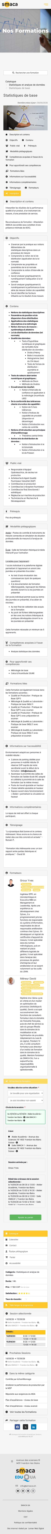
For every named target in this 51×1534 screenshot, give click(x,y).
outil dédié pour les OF (25, 1436)
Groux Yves (26, 880)
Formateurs (33, 188)
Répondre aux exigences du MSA (20, 1394)
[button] (46, 4)
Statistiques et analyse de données (27, 84)
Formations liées (17, 171)
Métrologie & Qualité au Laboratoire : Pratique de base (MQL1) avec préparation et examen (27, 733)
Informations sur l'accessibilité (22, 176)
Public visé (15, 146)
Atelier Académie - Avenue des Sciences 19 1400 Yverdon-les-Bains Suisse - (24, 1140)
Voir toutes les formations (22, 1412)
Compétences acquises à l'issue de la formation (24, 158)
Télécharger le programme (21, 1305)
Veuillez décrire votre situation (22, 1087)
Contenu (29, 140)
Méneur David (28, 978)
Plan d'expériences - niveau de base (22, 1400)
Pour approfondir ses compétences (25, 165)
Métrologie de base (19, 670)
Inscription (14, 193)
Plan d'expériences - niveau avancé (21, 1406)
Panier (12, 1257)
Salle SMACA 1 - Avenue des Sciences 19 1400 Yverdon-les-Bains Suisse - (24, 1148)
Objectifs (13, 140)
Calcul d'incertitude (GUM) (22, 673)
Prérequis (31, 146)
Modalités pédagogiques (21, 151)
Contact (12, 1245)
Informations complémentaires (22, 182)
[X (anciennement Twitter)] (25, 1426)
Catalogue (10, 81)
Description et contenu (19, 134)
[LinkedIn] (33, 1426)
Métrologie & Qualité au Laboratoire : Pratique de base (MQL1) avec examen (27, 724)
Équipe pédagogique (18, 1251)
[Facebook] (17, 1426)
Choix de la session (15, 1107)
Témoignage (15, 188)
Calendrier (13, 1239)
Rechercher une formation (27, 73)
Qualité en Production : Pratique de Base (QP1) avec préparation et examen (26, 716)
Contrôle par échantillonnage (18, 1379)
